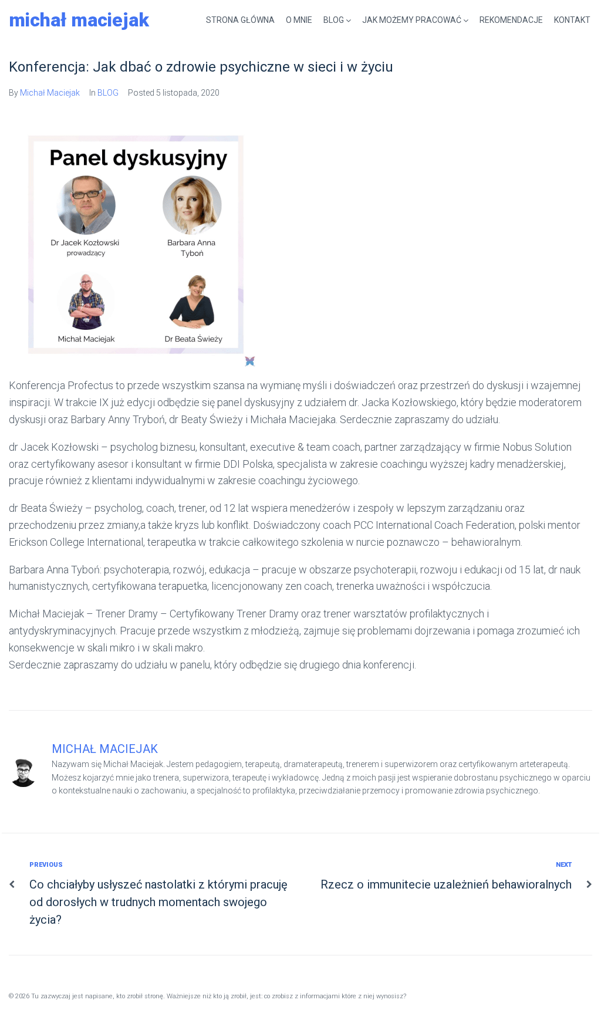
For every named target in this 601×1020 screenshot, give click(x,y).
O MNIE (299, 20)
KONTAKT (572, 20)
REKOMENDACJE (511, 20)
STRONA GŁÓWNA (240, 20)
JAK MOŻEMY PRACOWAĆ (411, 20)
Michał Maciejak (79, 20)
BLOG (333, 20)
